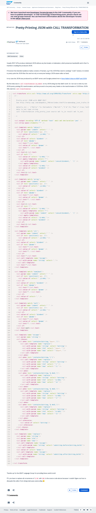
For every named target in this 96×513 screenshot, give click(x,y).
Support (49, 510)
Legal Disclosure (32, 510)
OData (21, 56)
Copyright (22, 510)
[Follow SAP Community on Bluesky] (84, 510)
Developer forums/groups (41, 12)
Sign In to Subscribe (80, 32)
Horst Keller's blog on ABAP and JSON (74, 78)
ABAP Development (12, 56)
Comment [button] (84, 490)
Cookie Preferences (60, 510)
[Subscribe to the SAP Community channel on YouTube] (87, 510)
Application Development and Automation (43, 7)
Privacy (6, 510)
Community (17, 2)
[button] (81, 47)
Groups (19, 7)
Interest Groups (26, 7)
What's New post (23, 19)
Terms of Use (14, 510)
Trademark (42, 510)
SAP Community (11, 7)
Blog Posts (58, 7)
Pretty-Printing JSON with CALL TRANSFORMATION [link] (75, 7)
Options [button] (73, 35)
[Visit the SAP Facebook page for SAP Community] (80, 510)
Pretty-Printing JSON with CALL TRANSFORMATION (52, 27)
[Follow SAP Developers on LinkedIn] (91, 510)
